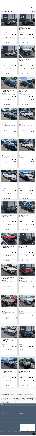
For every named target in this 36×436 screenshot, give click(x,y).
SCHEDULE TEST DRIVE (22, 413)
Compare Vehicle (7, 42)
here (9, 402)
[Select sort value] (34, 11)
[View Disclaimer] (11, 37)
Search (32, 7)
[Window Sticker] (16, 37)
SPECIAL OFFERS (21, 411)
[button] (16, 20)
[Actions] (16, 29)
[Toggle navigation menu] (1, 3)
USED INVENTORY (4, 413)
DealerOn (10, 431)
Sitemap (14, 431)
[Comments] (31, 68)
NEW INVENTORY (4, 411)
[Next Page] (28, 391)
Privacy (17, 431)
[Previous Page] (26, 391)
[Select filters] (32, 11)
